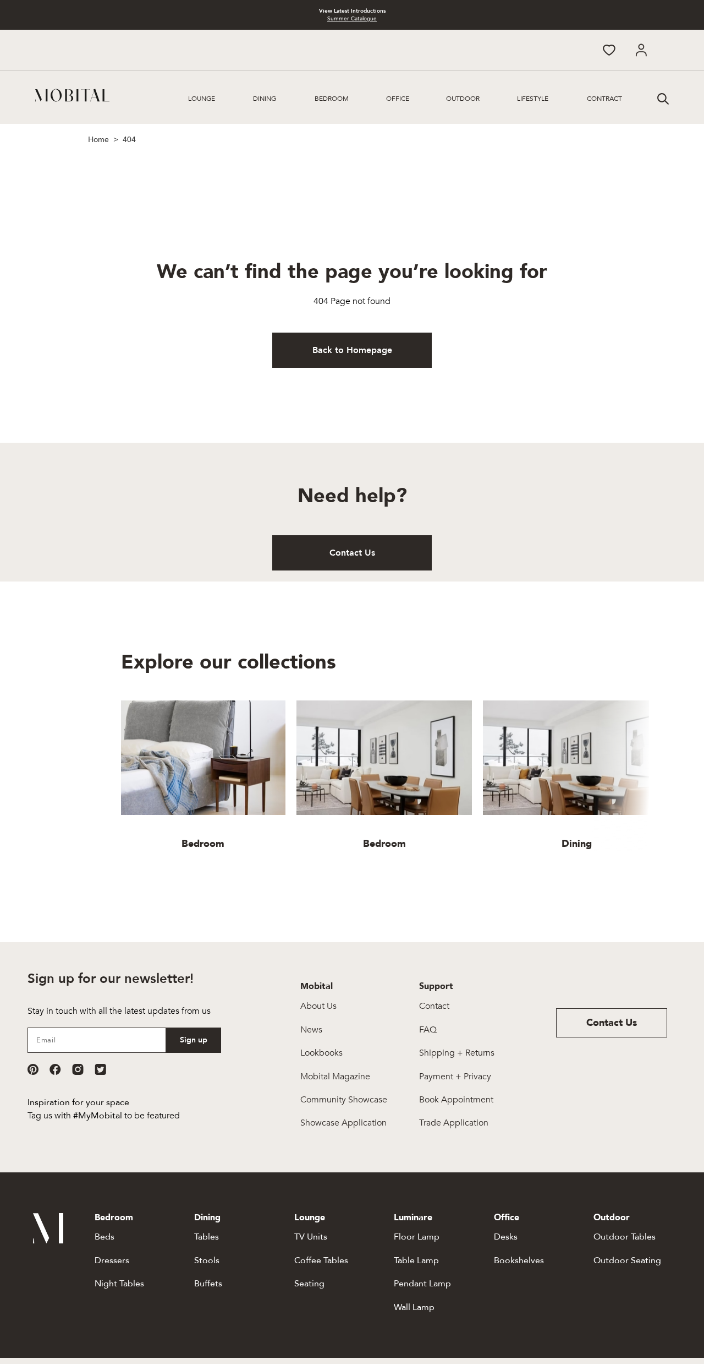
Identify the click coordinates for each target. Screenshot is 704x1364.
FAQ (428, 1030)
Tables (206, 1237)
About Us (318, 1006)
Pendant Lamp (422, 1284)
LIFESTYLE (532, 98)
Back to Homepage (352, 350)
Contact (434, 1006)
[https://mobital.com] (48, 1241)
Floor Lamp (416, 1237)
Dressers (112, 1260)
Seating (309, 1284)
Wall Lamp (414, 1307)
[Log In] (641, 50)
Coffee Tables (321, 1260)
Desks (506, 1237)
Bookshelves (519, 1260)
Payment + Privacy (455, 1076)
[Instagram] (78, 1069)
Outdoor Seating (627, 1260)
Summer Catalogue (352, 19)
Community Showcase (343, 1100)
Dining (264, 98)
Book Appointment (456, 1100)
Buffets (208, 1284)
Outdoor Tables (624, 1237)
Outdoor (463, 98)
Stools (206, 1260)
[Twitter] (100, 1069)
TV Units (310, 1237)
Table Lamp (416, 1260)
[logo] (72, 95)
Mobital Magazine (335, 1076)
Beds (104, 1237)
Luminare (413, 1217)
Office (397, 98)
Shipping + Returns (456, 1053)
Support (436, 986)
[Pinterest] (33, 1069)
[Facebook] (55, 1069)
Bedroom (332, 98)
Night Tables (119, 1284)
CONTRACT (604, 98)
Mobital (316, 986)
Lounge (201, 98)
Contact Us (352, 553)
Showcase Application (343, 1123)
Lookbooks (321, 1053)
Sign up (193, 1040)
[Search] (661, 97)
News (311, 1030)
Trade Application (453, 1123)
